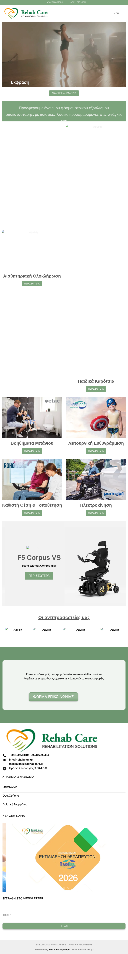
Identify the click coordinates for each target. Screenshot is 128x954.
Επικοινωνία (9, 787)
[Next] (119, 858)
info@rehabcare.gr (21, 759)
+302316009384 (39, 755)
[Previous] (9, 858)
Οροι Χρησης (58, 944)
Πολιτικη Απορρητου (80, 944)
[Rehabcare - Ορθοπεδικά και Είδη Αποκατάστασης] (25, 13)
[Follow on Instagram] (86, 698)
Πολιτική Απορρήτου (14, 804)
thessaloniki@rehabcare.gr (26, 763)
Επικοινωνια (43, 944)
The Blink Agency (59, 949)
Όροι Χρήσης (10, 795)
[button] (114, 13)
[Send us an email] (91, 698)
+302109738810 (19, 755)
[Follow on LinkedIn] (96, 698)
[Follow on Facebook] (80, 698)
